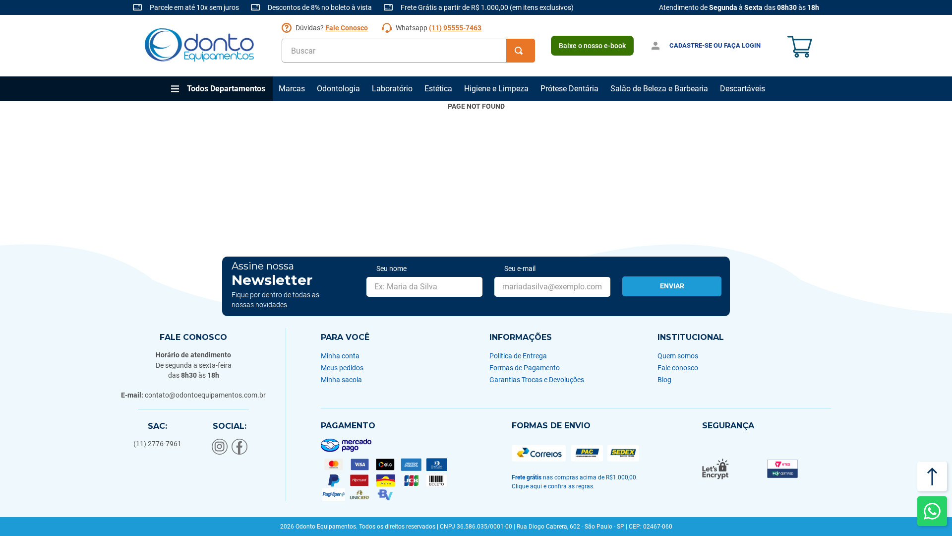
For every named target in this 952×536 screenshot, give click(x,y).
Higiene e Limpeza (496, 88)
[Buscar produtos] (521, 51)
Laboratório (392, 88)
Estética (438, 88)
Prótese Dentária (569, 88)
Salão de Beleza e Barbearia (659, 88)
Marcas (292, 88)
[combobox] (408, 51)
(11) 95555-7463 (455, 28)
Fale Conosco (346, 28)
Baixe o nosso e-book (592, 46)
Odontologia (338, 88)
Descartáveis (742, 88)
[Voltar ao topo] (932, 476)
